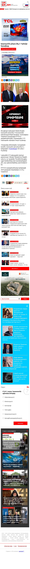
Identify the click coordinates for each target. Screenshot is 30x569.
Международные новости (8, 49)
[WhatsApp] (14, 80)
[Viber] (11, 80)
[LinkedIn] (9, 80)
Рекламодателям (22, 546)
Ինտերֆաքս (13, 148)
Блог (4, 306)
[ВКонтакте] (5, 80)
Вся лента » (15, 268)
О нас (15, 546)
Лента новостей (6, 188)
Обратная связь (8, 546)
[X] (7, 80)
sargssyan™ (21, 551)
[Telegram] (19, 80)
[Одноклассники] (2, 80)
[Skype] (16, 80)
